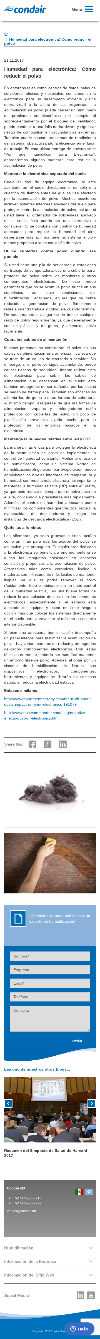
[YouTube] (91, 1293)
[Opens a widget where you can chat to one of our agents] (79, 1329)
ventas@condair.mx (22, 1211)
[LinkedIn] (80, 1293)
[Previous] (8, 1103)
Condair (25, 9)
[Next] (92, 1103)
